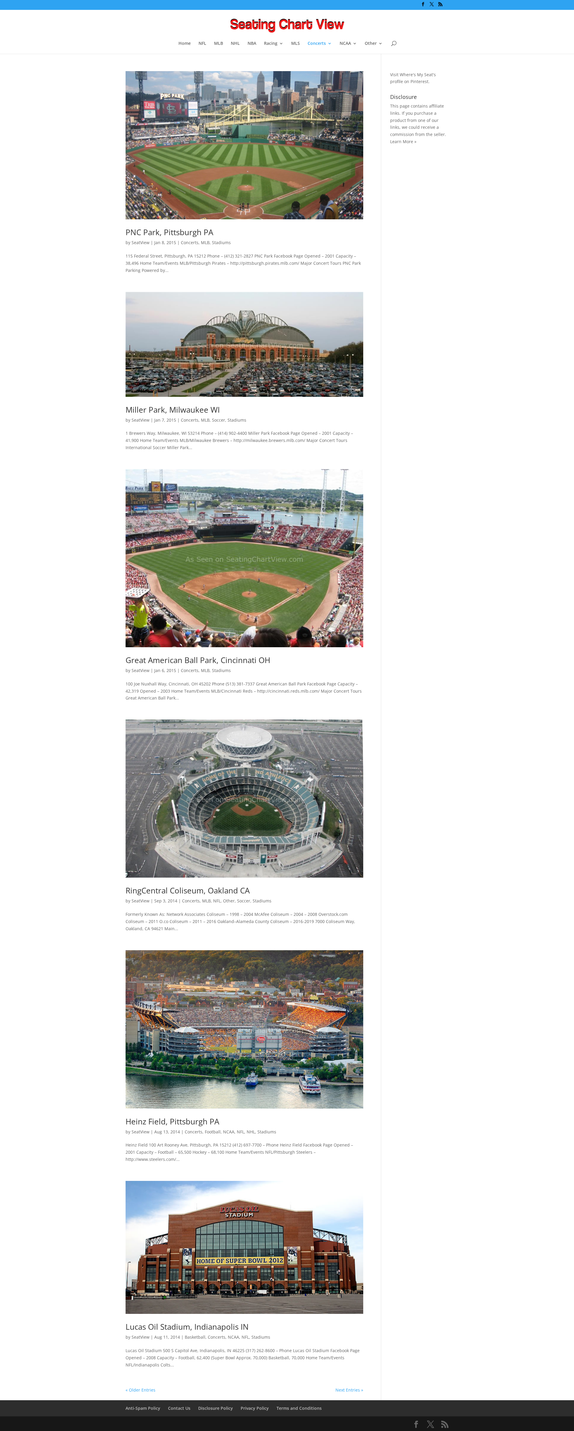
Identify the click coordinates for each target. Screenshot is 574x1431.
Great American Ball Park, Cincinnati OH (198, 660)
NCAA (345, 43)
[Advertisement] (414, 243)
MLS (295, 43)
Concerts (317, 43)
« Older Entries (140, 1390)
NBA (252, 43)
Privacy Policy (255, 1408)
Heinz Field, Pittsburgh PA (172, 1121)
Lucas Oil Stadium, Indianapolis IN (187, 1326)
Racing (270, 43)
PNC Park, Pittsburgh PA (169, 232)
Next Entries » (349, 1390)
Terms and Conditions (299, 1408)
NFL (202, 43)
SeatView (140, 242)
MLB (218, 43)
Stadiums (221, 242)
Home (184, 43)
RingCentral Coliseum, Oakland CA (188, 890)
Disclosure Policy (215, 1408)
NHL (235, 43)
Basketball (195, 1337)
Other (371, 43)
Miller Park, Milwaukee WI (173, 409)
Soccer (218, 420)
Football (213, 1132)
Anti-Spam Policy (143, 1408)
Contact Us (179, 1408)
